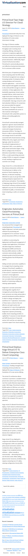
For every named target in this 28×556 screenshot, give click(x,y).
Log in (19, 550)
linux (23, 501)
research (5, 504)
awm (10, 330)
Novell (17, 502)
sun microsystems (19, 504)
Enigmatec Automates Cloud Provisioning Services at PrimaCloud (13, 211)
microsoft (5, 503)
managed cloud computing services (11, 474)
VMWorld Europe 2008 (18, 515)
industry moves (11, 501)
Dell (20, 497)
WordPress (15, 550)
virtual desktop (7, 506)
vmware (17, 512)
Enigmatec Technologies (15, 336)
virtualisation (19, 201)
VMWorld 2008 (11, 515)
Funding (16, 499)
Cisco (17, 495)
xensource (8, 516)
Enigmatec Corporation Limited (11, 223)
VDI (23, 504)
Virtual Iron (13, 506)
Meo (3, 540)
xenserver (4, 516)
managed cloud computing (17, 472)
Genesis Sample (15, 548)
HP (24, 499)
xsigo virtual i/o (19, 480)
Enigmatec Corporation (14, 332)
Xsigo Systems (6, 363)
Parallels (22, 503)
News (9, 199)
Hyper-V (4, 501)
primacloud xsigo (13, 476)
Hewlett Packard (21, 499)
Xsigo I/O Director (17, 203)
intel (15, 501)
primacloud (12, 201)
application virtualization (11, 495)
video (3, 506)
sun (15, 504)
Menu (24, 6)
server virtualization (10, 504)
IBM (7, 501)
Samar (4, 535)
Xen (23, 515)
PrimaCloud (5, 33)
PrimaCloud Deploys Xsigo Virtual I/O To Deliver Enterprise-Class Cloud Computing (13, 350)
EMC (10, 499)
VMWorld (6, 515)
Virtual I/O (20, 476)
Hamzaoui (4, 529)
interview (18, 501)
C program (5, 524)
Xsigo (11, 203)
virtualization (5, 203)
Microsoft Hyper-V (11, 502)
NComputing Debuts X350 (16, 533)
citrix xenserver (9, 497)
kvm (21, 501)
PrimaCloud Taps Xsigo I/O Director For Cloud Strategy (13, 22)
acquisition (4, 495)
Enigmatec (5, 332)
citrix (19, 495)
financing (12, 499)
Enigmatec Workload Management (11, 338)
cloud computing (16, 330)
